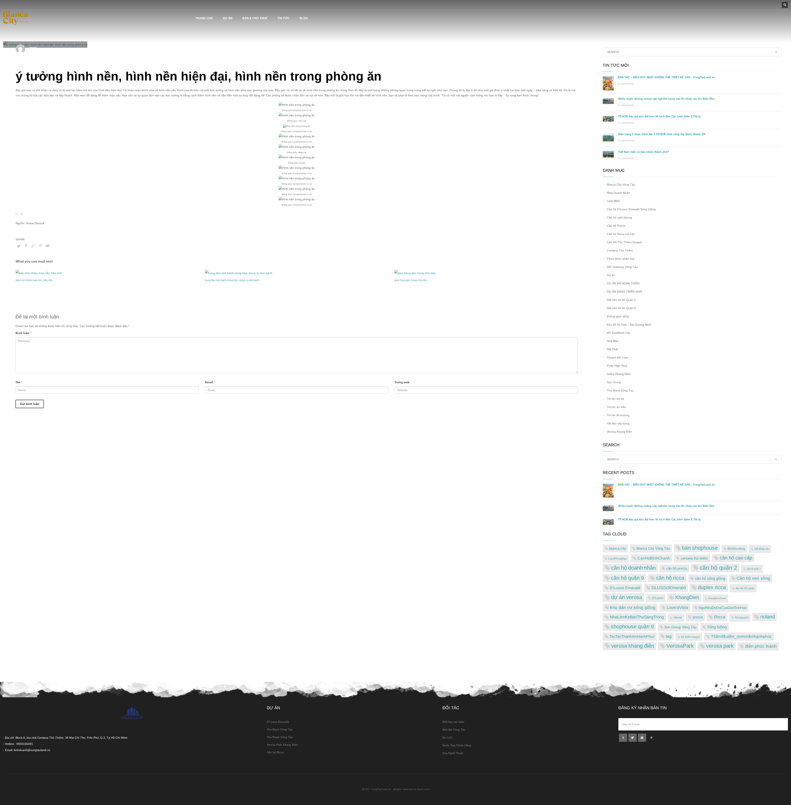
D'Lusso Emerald (625, 588)
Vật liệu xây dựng (618, 423)
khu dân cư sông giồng (632, 607)
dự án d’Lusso (745, 588)
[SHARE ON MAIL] (47, 246)
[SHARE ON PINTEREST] (40, 246)
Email (210, 382)
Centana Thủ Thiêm (620, 250)
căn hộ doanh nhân (633, 568)
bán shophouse (700, 548)
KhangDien (687, 597)
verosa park (720, 646)
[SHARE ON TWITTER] (19, 246)
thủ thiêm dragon (690, 637)
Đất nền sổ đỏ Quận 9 (621, 308)
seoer (33, 47)
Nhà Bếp (80, 51)
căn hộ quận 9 (627, 578)
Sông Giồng (717, 627)
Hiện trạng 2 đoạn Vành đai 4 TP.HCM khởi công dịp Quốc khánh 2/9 (661, 134)
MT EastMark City (618, 332)
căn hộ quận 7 (754, 569)
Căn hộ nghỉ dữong (619, 217)
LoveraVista (677, 607)
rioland (767, 616)
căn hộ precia (676, 568)
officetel (677, 617)
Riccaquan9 (741, 617)
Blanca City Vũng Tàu (621, 184)
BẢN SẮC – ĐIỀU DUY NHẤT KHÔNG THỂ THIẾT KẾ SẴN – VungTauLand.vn (666, 77)
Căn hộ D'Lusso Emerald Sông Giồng (631, 209)
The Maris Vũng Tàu (620, 390)
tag (669, 636)
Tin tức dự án (615, 398)
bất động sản (762, 548)
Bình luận (23, 333)
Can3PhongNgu (617, 558)
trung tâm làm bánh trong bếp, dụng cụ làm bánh (232, 280)
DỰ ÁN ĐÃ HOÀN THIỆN (623, 283)
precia (698, 617)
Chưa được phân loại (620, 258)
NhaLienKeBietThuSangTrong (637, 617)
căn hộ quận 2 (718, 567)
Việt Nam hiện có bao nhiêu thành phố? (643, 151)
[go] (776, 52)
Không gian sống (618, 316)
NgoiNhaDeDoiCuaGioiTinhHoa (722, 608)
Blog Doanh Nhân (618, 192)
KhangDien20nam (717, 598)
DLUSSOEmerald (669, 587)
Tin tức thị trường (618, 415)
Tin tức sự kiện (616, 407)
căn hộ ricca (670, 578)
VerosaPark (680, 646)
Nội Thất (612, 349)
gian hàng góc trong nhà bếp (410, 280)
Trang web (402, 382)
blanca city (617, 548)
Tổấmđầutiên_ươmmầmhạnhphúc (741, 636)
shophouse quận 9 (632, 626)
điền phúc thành (761, 646)
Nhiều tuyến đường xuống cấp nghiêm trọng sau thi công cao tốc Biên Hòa (666, 98)
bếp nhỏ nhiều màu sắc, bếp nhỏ (34, 280)
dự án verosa (626, 597)
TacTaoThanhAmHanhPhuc (632, 636)
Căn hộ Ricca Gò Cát (620, 234)
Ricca (719, 617)
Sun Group (614, 382)
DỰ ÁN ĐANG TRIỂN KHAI (624, 291)
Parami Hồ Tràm (617, 357)
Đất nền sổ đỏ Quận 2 (621, 299)
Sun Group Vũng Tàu (680, 627)
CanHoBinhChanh (654, 558)
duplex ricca (712, 587)
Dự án (611, 275)
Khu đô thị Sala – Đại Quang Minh (629, 324)
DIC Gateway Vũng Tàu (622, 267)
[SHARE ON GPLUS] (33, 246)
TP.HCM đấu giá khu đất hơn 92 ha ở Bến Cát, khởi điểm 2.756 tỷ (659, 116)
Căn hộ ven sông (753, 578)
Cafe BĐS (613, 201)
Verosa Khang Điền (619, 431)
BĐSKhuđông (736, 548)
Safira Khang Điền (619, 374)
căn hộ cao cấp (736, 558)
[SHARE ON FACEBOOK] (26, 246)
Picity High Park (617, 365)
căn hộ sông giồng (710, 578)
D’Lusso (657, 598)
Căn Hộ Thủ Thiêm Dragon (624, 242)
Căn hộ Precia (616, 225)
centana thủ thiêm (694, 558)
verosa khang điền (632, 646)
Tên (18, 382)
